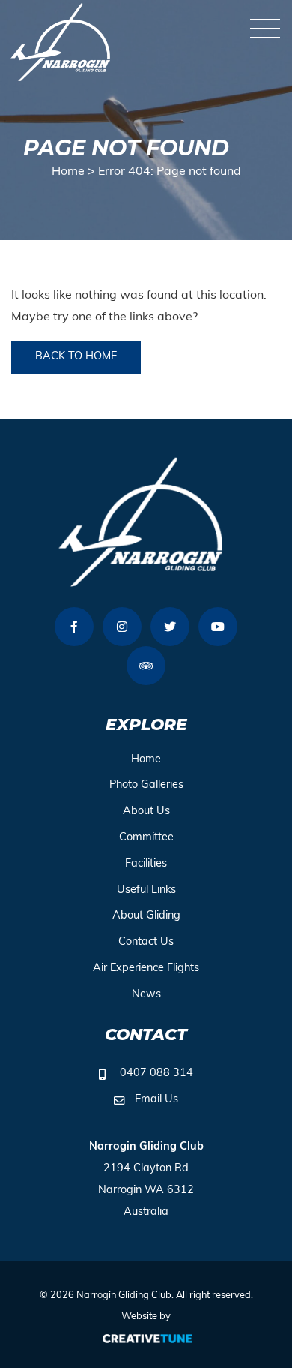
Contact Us (146, 942)
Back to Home (76, 356)
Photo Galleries (146, 785)
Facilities (146, 864)
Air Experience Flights (146, 968)
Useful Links (146, 890)
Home (68, 172)
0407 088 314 (156, 1073)
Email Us (156, 1099)
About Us (146, 811)
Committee (146, 837)
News (146, 994)
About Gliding (146, 916)
